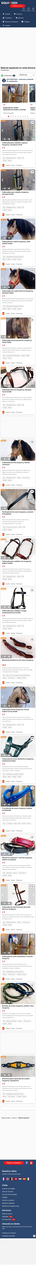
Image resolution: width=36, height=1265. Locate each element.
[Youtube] (31, 1163)
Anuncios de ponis (7, 1191)
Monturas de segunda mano (10, 1206)
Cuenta (33, 10)
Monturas (21, 18)
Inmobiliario (8, 18)
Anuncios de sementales (9, 1194)
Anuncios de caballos (8, 1188)
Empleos (7, 25)
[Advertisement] (18, 47)
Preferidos (23, 10)
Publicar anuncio (17, 6)
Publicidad (5, 1216)
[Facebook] (27, 1163)
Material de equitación (11, 21)
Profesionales (8, 75)
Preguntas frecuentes (8, 1236)
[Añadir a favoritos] (32, 122)
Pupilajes (27, 21)
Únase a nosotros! (14, 1163)
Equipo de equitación (8, 1203)
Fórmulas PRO (6, 1219)
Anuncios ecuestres (8, 1200)
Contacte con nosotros (9, 1233)
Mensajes (29, 10)
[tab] (8, 116)
